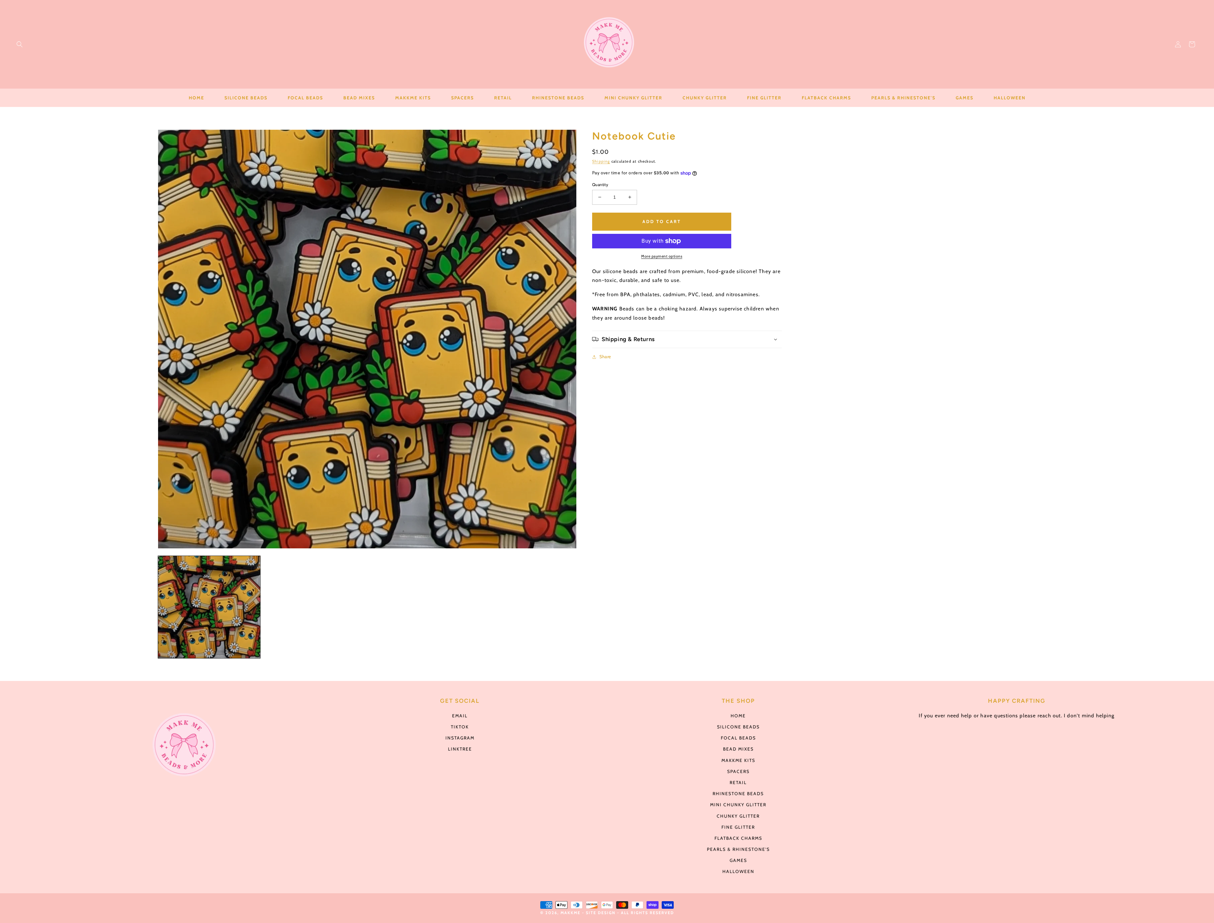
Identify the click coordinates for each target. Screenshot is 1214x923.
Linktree (460, 749)
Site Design (601, 912)
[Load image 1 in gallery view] (209, 607)
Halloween (738, 871)
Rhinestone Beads (738, 793)
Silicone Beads (738, 727)
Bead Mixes (738, 749)
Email (460, 716)
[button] (20, 44)
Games (738, 860)
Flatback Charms (738, 838)
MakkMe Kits (738, 760)
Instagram (460, 738)
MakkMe (570, 912)
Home (738, 716)
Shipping (601, 161)
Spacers (738, 771)
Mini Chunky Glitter (738, 805)
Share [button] (605, 356)
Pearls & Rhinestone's (738, 849)
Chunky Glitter (738, 816)
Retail (738, 782)
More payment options (661, 256)
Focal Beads (738, 738)
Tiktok (460, 727)
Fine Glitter (738, 827)
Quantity (600, 184)
